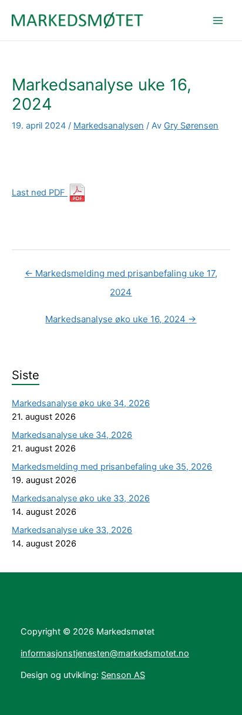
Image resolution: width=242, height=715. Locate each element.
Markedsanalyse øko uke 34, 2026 (81, 403)
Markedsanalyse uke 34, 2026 (72, 435)
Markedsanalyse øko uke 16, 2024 (120, 319)
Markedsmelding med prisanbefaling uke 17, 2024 (121, 276)
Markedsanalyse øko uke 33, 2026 (81, 498)
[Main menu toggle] (218, 20)
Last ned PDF (40, 192)
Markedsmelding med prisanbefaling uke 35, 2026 (112, 466)
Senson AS (123, 675)
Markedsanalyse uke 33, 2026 (72, 530)
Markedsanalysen (108, 125)
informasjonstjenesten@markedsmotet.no (105, 653)
